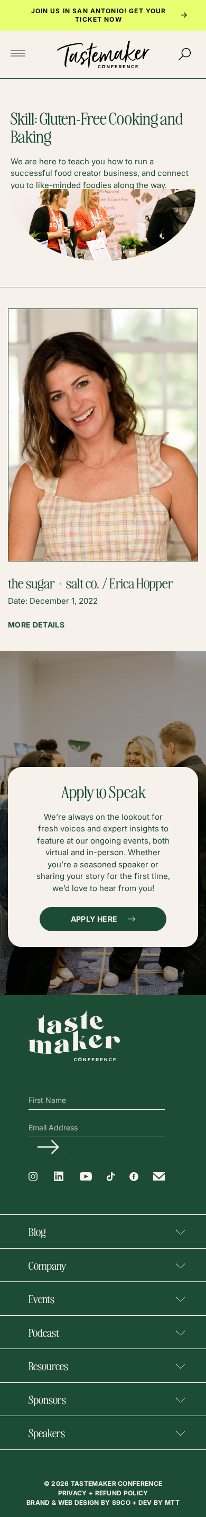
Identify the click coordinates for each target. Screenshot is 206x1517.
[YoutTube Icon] (86, 1176)
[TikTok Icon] (111, 1176)
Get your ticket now (120, 15)
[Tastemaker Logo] (103, 54)
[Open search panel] (184, 54)
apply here (94, 918)
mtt (172, 1502)
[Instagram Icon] (33, 1176)
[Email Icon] (159, 1176)
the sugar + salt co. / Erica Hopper (90, 582)
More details (36, 625)
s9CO (122, 1502)
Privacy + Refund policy (103, 1493)
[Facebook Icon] (133, 1176)
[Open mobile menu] (21, 54)
